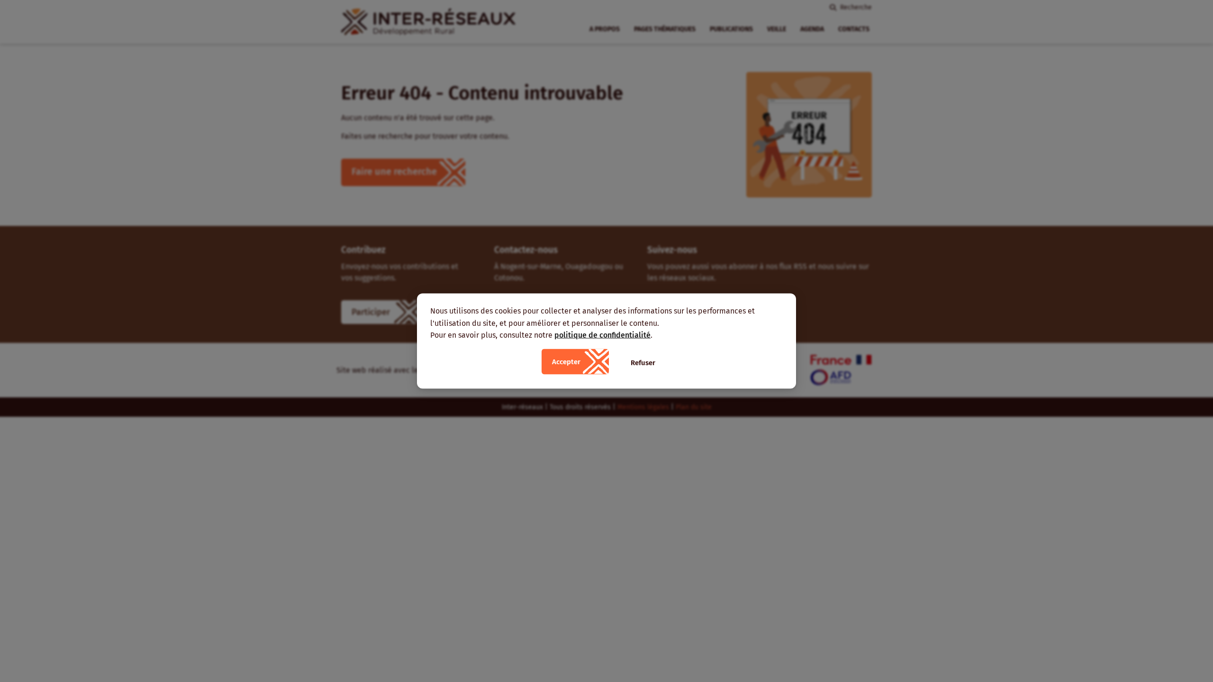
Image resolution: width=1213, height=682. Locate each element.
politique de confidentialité (602, 335)
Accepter (566, 361)
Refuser (643, 362)
